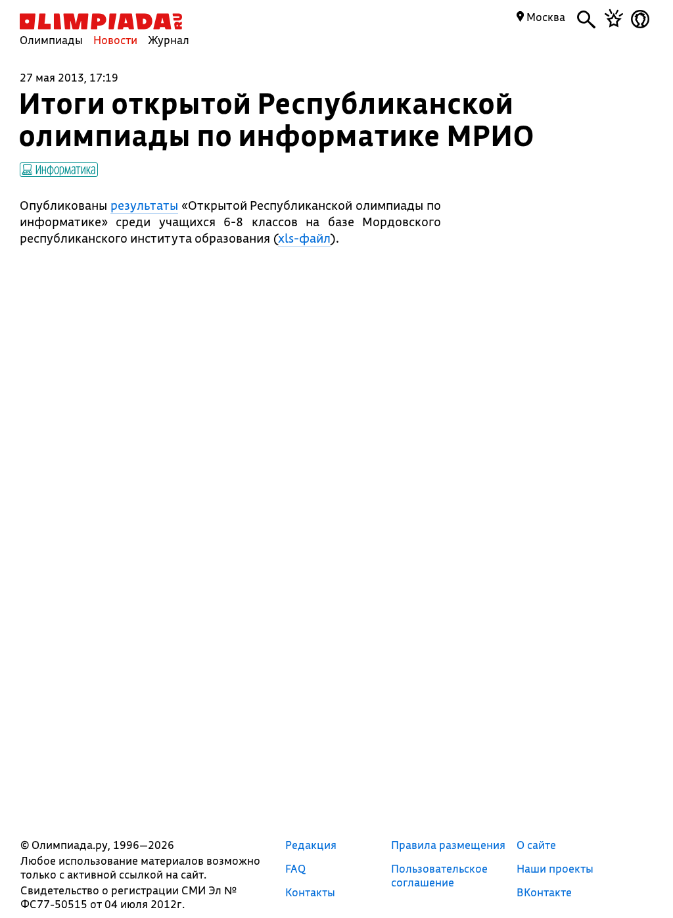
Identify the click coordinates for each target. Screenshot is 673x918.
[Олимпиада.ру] (101, 21)
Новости (115, 40)
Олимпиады (51, 40)
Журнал (168, 40)
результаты (144, 205)
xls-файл (304, 238)
